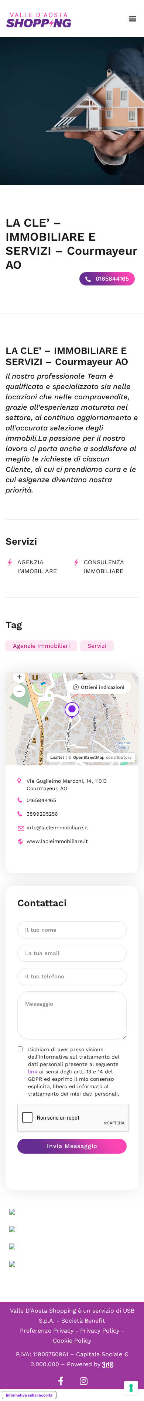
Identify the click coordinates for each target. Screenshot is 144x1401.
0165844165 (111, 278)
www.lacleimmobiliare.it (57, 841)
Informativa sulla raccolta (29, 1395)
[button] (132, 19)
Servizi (97, 645)
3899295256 (42, 814)
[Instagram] (83, 1381)
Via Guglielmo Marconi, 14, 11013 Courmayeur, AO (67, 784)
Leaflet (57, 757)
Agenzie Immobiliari (41, 645)
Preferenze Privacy (46, 1330)
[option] (72, 111)
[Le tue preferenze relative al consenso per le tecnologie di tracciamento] (131, 1388)
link (32, 1072)
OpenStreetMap (88, 757)
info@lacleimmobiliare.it (57, 827)
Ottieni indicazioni (102, 687)
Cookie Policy (72, 1340)
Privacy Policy (99, 1330)
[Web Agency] (107, 1364)
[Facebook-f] (60, 1381)
